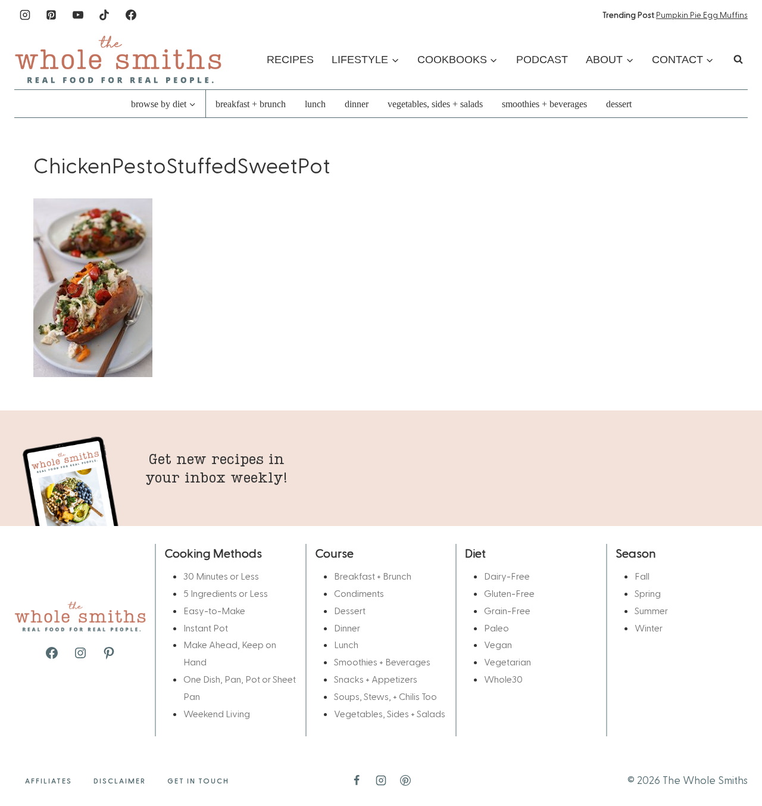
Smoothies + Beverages (544, 104)
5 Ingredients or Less (225, 593)
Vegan (498, 644)
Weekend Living (216, 713)
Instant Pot (205, 627)
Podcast (542, 60)
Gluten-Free (509, 593)
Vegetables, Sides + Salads (435, 104)
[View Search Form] (738, 59)
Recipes (290, 60)
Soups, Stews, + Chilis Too (385, 696)
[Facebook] (131, 15)
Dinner (356, 104)
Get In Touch (198, 780)
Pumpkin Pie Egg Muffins (702, 15)
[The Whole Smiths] (118, 59)
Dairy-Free (507, 575)
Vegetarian (507, 661)
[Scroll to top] (733, 759)
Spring (648, 593)
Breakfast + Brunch (251, 104)
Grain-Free (507, 610)
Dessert (619, 104)
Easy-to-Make (214, 610)
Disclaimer (119, 780)
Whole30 (503, 678)
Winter (649, 627)
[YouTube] (78, 15)
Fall (642, 575)
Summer (651, 610)
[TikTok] (104, 15)
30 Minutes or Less (221, 575)
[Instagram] (25, 15)
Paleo (496, 627)
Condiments (359, 593)
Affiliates (48, 780)
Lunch (315, 104)
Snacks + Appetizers (375, 678)
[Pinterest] (51, 15)
